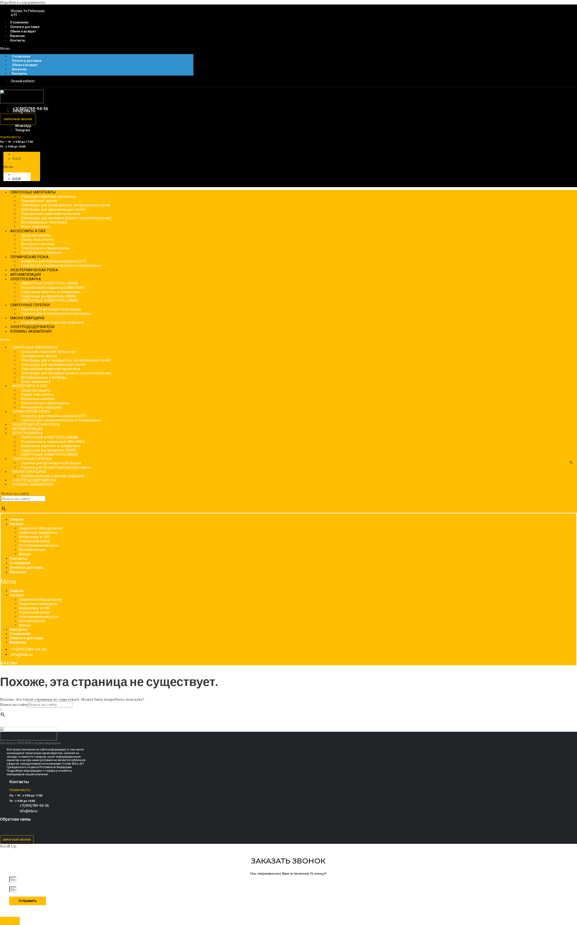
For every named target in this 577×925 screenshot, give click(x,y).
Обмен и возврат (25, 65)
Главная (16, 519)
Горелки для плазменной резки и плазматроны (61, 265)
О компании (21, 56)
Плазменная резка (34, 541)
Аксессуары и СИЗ (34, 537)
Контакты (17, 40)
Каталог (17, 524)
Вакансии (19, 69)
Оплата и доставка (26, 60)
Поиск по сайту (15, 493)
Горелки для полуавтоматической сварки (56, 313)
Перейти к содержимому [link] (22, 2)
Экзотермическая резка (39, 545)
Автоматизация (32, 550)
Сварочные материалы (38, 532)
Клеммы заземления (31, 331)
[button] (96, 48)
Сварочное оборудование (40, 528)
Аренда (25, 554)
